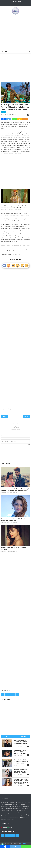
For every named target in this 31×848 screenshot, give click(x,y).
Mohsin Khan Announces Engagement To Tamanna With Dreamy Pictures (21, 771)
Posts (8, 736)
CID (15, 409)
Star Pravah (16, 413)
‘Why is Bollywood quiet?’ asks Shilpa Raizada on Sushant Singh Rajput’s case (14, 519)
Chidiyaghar (9, 409)
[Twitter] (8, 119)
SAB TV (3, 413)
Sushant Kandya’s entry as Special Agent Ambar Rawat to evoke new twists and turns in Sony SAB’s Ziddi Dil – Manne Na (27, 416)
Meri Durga (16, 411)
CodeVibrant (23, 843)
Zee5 (23, 413)
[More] (25, 119)
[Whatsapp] (14, 119)
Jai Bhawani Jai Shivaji (7, 411)
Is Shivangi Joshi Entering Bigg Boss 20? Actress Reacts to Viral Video (21, 752)
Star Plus (9, 413)
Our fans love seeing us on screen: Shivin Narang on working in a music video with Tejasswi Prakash (15, 489)
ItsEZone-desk (14, 492)
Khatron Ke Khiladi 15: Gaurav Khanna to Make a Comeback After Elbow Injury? (21, 742)
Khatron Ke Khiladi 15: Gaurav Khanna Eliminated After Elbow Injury (21, 761)
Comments (23, 736)
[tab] (8, 736)
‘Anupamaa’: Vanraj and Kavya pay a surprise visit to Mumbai (5, 416)
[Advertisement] (15, 32)
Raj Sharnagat (24, 411)
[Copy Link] (19, 119)
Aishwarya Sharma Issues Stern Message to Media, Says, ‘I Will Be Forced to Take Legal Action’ (21, 781)
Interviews (3, 112)
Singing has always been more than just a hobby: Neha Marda (14, 548)
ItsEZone (15, 114)
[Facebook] (3, 119)
